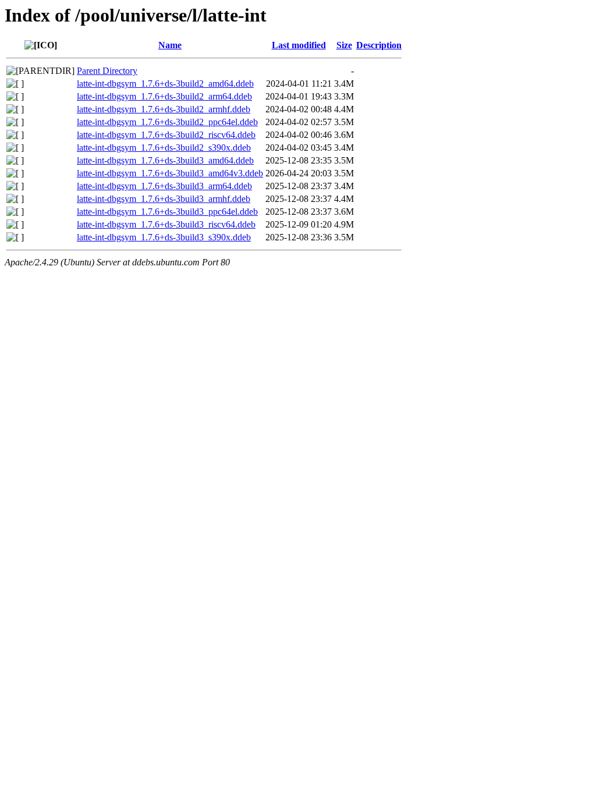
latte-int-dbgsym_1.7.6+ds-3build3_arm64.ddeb (164, 186)
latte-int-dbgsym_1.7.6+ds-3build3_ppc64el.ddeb (167, 212)
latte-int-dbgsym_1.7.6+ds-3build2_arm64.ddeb (164, 96)
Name (170, 45)
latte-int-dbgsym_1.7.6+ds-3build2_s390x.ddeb (164, 147)
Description (379, 45)
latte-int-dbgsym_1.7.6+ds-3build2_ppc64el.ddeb (167, 122)
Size (344, 45)
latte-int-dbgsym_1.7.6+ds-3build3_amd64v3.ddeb (170, 173)
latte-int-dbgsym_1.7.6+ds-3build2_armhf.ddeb (163, 109)
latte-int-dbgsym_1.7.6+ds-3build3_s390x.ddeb (164, 237)
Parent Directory (107, 71)
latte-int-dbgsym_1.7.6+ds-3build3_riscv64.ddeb (166, 224)
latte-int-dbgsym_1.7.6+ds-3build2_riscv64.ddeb (166, 135)
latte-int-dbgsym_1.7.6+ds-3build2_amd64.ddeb (165, 83)
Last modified (299, 45)
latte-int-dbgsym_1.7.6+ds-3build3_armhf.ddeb (163, 199)
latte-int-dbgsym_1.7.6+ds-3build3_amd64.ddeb (165, 160)
